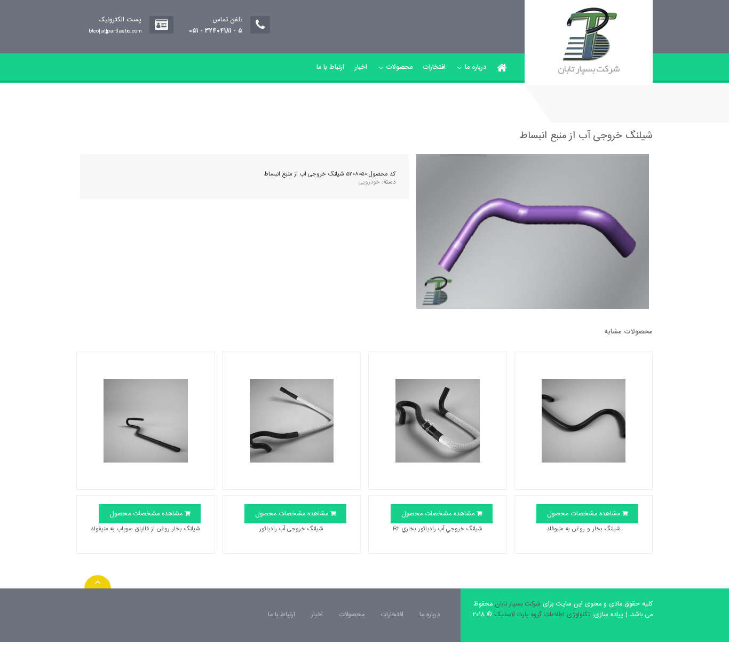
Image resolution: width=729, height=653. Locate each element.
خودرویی (369, 182)
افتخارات (434, 67)
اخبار (361, 67)
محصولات (399, 67)
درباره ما (475, 67)
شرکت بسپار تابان (518, 604)
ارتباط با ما (330, 67)
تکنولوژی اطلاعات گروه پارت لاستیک (542, 614)
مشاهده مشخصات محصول (584, 514)
